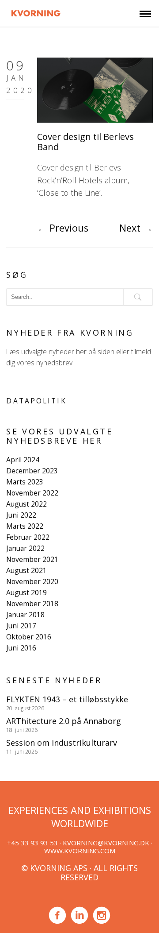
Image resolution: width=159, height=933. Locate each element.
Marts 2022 (24, 526)
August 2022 (26, 504)
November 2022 (32, 493)
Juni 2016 (21, 648)
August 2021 (26, 570)
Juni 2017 (21, 626)
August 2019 (26, 592)
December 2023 (32, 471)
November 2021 (32, 559)
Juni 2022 (21, 515)
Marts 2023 (24, 482)
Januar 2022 (25, 548)
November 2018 (32, 603)
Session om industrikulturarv (61, 742)
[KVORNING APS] (36, 12)
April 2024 (22, 460)
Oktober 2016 (28, 637)
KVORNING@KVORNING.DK (106, 842)
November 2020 (32, 581)
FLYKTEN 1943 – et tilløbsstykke (67, 699)
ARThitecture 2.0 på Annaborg (63, 721)
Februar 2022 (27, 537)
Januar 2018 (25, 614)
